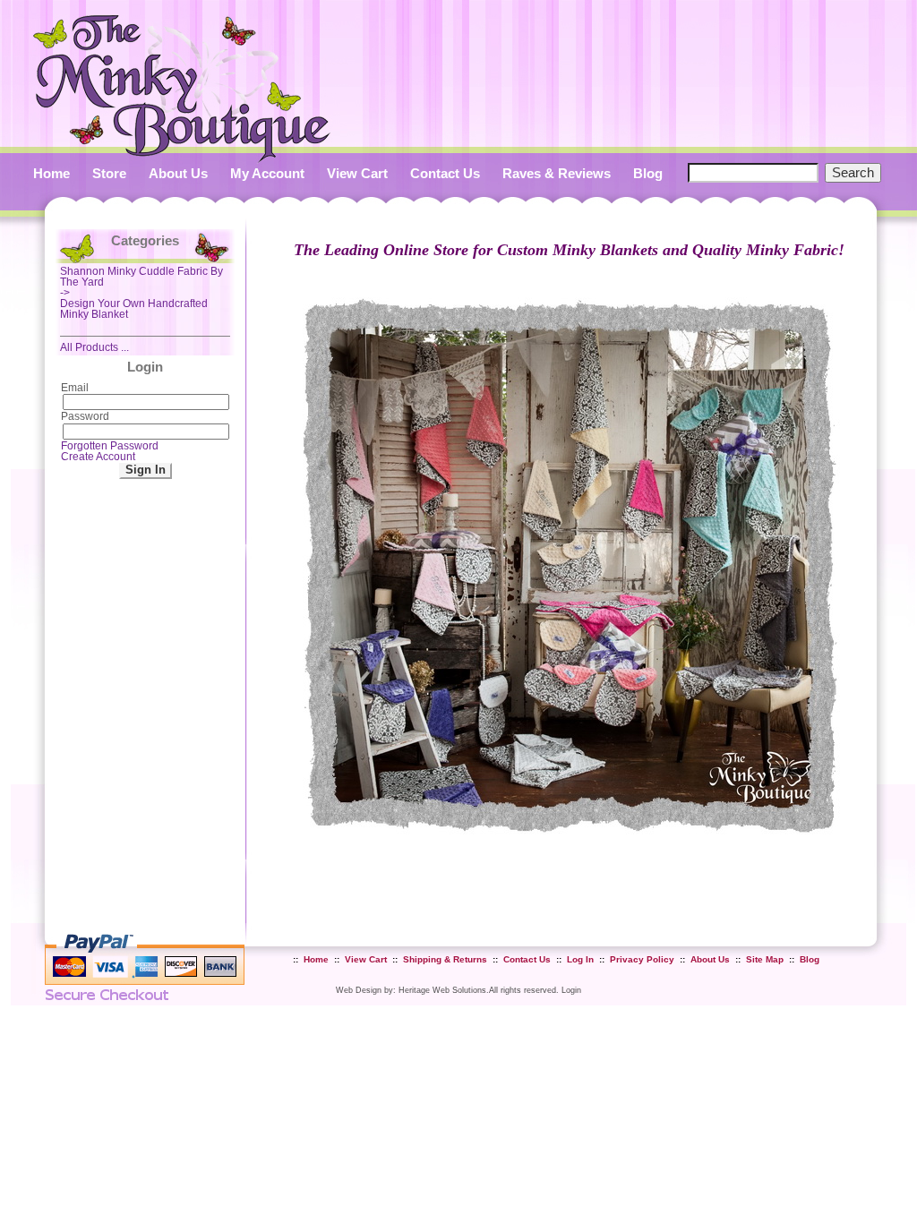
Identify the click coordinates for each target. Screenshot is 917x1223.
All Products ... (94, 347)
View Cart (357, 174)
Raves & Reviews (556, 174)
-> (141, 282)
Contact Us (445, 174)
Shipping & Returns (445, 959)
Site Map (765, 959)
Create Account (98, 456)
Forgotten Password (110, 445)
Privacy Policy (642, 959)
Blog (648, 174)
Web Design (358, 990)
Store (109, 174)
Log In (580, 959)
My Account (267, 174)
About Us (178, 174)
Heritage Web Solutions (442, 990)
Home (51, 174)
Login (571, 990)
